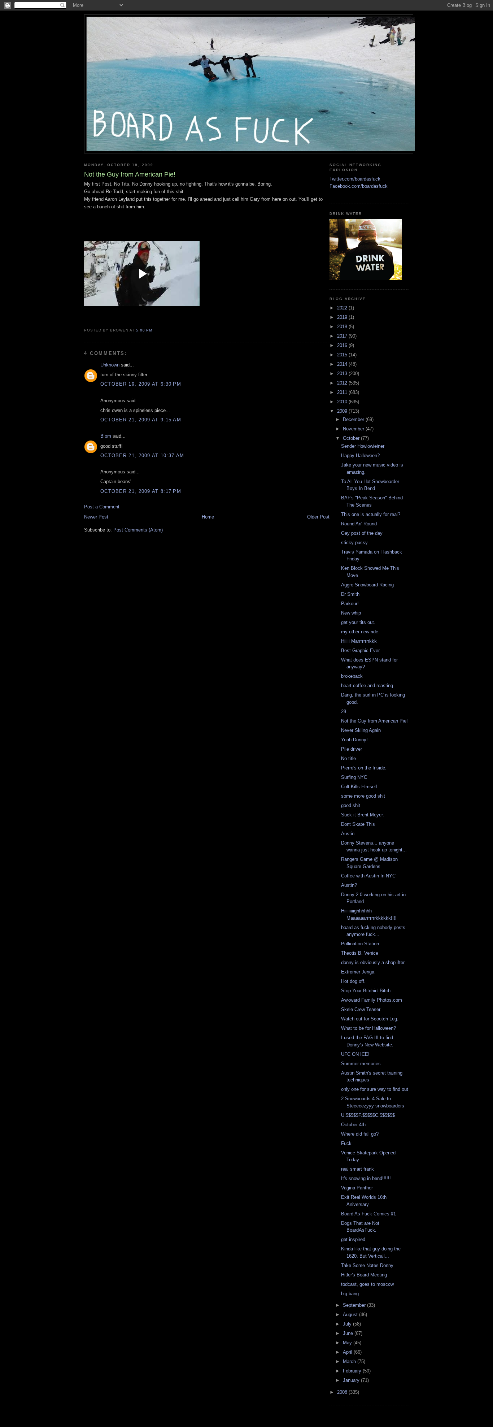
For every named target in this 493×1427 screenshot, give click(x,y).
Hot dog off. (353, 981)
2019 (343, 317)
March (350, 1361)
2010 (343, 401)
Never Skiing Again (361, 730)
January (352, 1380)
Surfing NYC (354, 777)
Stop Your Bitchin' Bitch (366, 990)
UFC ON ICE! (355, 1054)
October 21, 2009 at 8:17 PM (140, 491)
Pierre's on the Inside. (364, 768)
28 (343, 711)
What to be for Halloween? (368, 1028)
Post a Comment (101, 506)
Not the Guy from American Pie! (374, 721)
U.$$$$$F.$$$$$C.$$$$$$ (368, 1115)
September (355, 1305)
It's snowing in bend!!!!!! (366, 1178)
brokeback (352, 676)
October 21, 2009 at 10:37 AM (142, 455)
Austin (347, 833)
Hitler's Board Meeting (364, 1275)
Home (208, 517)
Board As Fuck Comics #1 (368, 1213)
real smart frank (357, 1169)
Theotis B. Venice (359, 953)
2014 (343, 364)
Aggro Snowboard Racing (367, 584)
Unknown (109, 365)
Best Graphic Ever (360, 650)
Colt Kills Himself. (360, 786)
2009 (343, 411)
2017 (343, 336)
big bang (350, 1293)
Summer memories (361, 1063)
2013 (343, 373)
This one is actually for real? (370, 514)
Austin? (349, 885)
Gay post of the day (362, 533)
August (351, 1314)
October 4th (353, 1124)
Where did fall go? (360, 1134)
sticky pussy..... (358, 542)
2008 (343, 1392)
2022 (343, 308)
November (354, 428)
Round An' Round (359, 523)
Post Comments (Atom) (138, 530)
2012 (343, 383)
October (352, 438)
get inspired (353, 1239)
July (348, 1324)
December (354, 419)
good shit (350, 805)
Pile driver (351, 749)
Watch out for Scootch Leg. (369, 1019)
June (348, 1333)
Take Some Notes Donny (367, 1265)
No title (348, 758)
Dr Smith (350, 594)
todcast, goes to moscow (367, 1284)
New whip (351, 613)
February (353, 1371)
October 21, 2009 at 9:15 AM (140, 419)
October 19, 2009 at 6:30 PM (140, 384)
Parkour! (350, 603)
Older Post (318, 517)
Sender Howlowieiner (362, 446)
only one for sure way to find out (374, 1089)
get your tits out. (358, 622)
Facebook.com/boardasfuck (359, 186)
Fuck (346, 1143)
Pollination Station (360, 943)
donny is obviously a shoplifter (373, 962)
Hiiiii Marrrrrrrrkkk (359, 641)
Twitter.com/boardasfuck (355, 179)
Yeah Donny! (354, 739)
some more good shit (363, 796)
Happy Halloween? (360, 455)
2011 (343, 392)
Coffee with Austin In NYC (368, 876)
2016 (343, 345)
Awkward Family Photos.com (371, 1000)
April (348, 1352)
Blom (105, 436)
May (348, 1342)
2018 (343, 326)
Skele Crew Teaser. (361, 1009)
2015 (343, 354)
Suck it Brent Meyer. (362, 814)
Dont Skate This (358, 824)
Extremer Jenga (357, 972)
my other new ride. (360, 631)
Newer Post (96, 517)
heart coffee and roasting (367, 685)
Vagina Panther (357, 1187)
